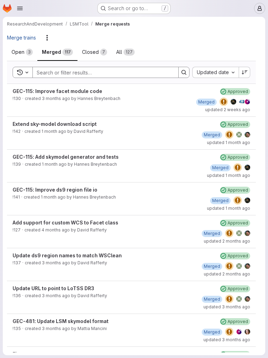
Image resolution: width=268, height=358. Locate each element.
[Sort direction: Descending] (244, 72)
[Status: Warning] (223, 102)
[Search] (183, 72)
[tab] (22, 52)
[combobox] (215, 72)
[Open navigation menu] (19, 8)
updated (227, 109)
